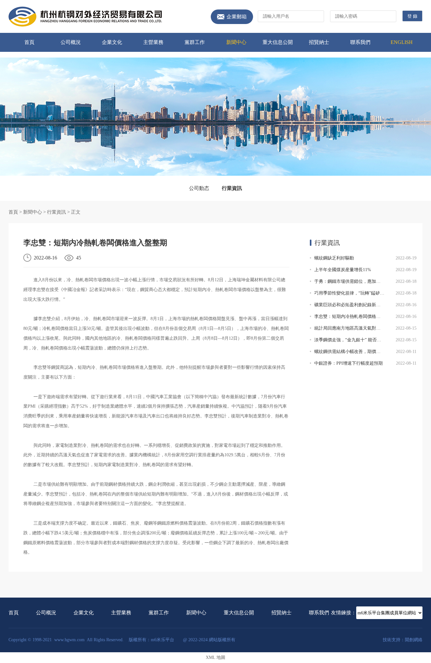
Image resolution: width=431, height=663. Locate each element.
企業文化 (112, 42)
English (402, 42)
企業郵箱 (237, 16)
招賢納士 (319, 42)
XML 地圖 (215, 657)
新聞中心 (236, 42)
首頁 (29, 42)
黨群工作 (195, 42)
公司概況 (71, 42)
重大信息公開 (278, 42)
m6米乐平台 (85, 17)
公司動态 (199, 188)
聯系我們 (360, 42)
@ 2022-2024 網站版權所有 (209, 639)
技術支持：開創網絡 (402, 639)
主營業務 (153, 42)
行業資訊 (232, 188)
